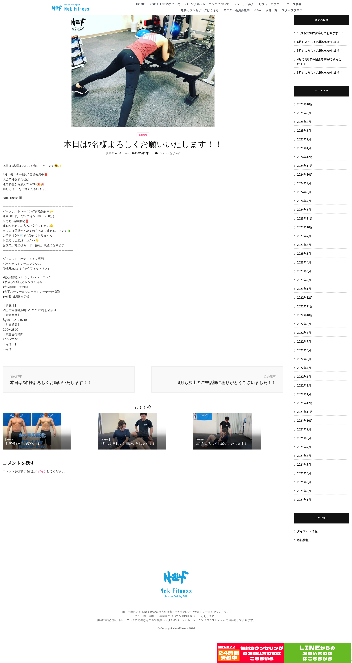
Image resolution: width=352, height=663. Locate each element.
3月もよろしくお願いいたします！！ (223, 443)
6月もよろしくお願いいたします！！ (128, 443)
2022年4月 (304, 368)
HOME (140, 4)
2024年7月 (304, 201)
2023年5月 (304, 254)
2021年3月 (304, 482)
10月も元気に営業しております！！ (320, 33)
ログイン (41, 471)
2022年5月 (304, 359)
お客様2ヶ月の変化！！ (23, 443)
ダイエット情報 (307, 531)
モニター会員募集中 (236, 10)
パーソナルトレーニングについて (207, 4)
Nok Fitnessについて (165, 4)
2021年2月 (304, 491)
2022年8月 (304, 333)
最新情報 (143, 134)
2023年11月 (305, 218)
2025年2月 (304, 139)
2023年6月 (304, 245)
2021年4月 (304, 473)
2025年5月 (304, 113)
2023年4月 (304, 262)
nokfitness (122, 153)
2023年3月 (304, 271)
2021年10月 (305, 421)
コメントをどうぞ (169, 153)
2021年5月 (304, 465)
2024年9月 (304, 183)
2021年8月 (304, 438)
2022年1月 (304, 394)
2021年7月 (304, 447)
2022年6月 (304, 350)
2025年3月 (304, 131)
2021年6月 (304, 456)
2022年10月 (305, 315)
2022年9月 (304, 324)
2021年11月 (305, 412)
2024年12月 (305, 157)
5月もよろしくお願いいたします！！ (321, 51)
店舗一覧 (271, 10)
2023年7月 (304, 236)
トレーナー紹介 (244, 4)
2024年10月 (305, 174)
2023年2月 (304, 280)
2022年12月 (305, 298)
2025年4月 (304, 122)
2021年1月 (304, 500)
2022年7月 (304, 341)
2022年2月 (304, 385)
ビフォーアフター (270, 4)
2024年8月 (304, 192)
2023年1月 (304, 289)
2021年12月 (305, 403)
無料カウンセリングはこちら (200, 10)
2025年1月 (304, 148)
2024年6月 (304, 210)
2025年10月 (305, 104)
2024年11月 (305, 166)
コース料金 (294, 4)
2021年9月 (304, 429)
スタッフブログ (292, 10)
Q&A (257, 10)
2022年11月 (305, 306)
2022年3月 (304, 377)
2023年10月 (305, 227)
